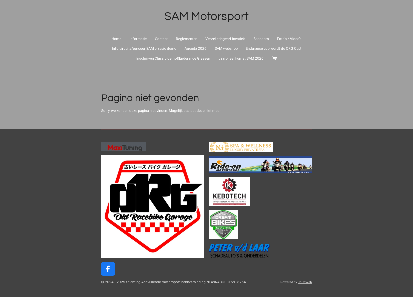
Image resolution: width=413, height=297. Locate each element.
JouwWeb (305, 282)
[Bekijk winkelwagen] (274, 58)
